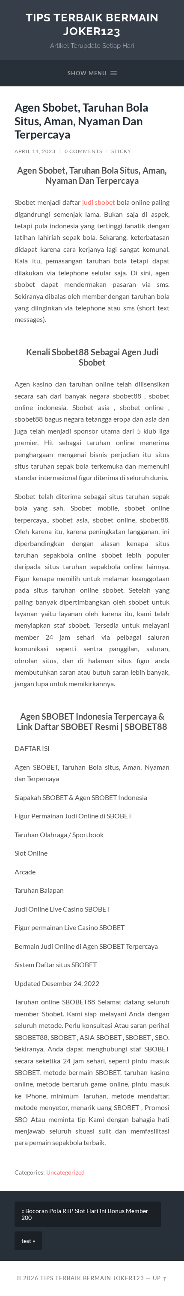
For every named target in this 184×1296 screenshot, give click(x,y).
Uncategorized (65, 1172)
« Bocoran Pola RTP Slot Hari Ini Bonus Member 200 (84, 1214)
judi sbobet (99, 202)
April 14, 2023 (35, 151)
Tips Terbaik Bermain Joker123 (92, 24)
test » (28, 1240)
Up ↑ (160, 1278)
